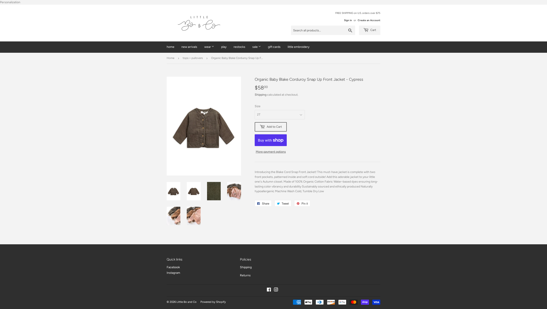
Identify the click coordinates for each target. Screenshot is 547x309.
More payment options (271, 152)
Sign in (348, 20)
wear (208, 47)
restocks (239, 47)
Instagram (173, 273)
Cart (373, 30)
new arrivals (189, 47)
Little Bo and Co (186, 301)
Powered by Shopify (213, 301)
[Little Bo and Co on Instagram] (276, 290)
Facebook (173, 267)
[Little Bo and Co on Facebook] (269, 290)
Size (257, 106)
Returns (245, 275)
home (170, 47)
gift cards (274, 47)
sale (255, 47)
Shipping (260, 95)
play (223, 47)
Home (170, 58)
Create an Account (369, 20)
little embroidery (298, 47)
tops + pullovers (193, 58)
